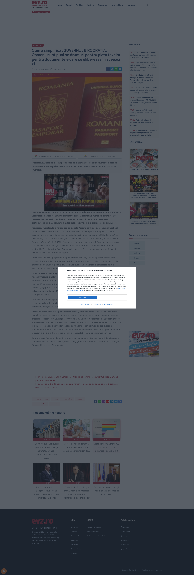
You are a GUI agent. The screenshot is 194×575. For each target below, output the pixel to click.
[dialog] (97, 287)
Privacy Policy (108, 304)
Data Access (97, 304)
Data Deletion (85, 304)
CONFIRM (82, 297)
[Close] (132, 271)
